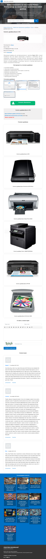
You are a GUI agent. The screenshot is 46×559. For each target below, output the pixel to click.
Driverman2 (9, 52)
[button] (5, 327)
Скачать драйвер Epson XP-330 (23, 283)
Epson (32, 27)
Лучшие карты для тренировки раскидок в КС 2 (35, 503)
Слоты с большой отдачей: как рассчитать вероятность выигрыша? (10, 537)
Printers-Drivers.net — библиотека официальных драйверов (17, 27)
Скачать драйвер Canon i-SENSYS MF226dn (23, 251)
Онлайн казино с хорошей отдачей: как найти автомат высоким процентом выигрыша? (35, 520)
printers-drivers (8, 1)
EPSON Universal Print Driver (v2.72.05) (13, 115)
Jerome (7, 396)
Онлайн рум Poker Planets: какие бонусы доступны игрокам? (10, 520)
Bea (6, 451)
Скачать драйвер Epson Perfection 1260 (23, 316)
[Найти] (36, 20)
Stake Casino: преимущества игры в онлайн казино (22, 487)
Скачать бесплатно (24, 102)
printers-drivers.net (11, 548)
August (7, 365)
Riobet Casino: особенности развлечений (10, 503)
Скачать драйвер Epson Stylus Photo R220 (23, 218)
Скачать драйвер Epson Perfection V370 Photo (23, 186)
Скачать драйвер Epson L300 (23, 154)
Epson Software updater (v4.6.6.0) (12, 113)
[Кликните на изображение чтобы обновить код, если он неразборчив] (8, 343)
